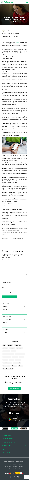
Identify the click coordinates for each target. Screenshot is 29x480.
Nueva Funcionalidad (8, 368)
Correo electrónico (7, 282)
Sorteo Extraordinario (8, 354)
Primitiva (5, 359)
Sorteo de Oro (6, 365)
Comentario (5, 259)
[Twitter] (14, 477)
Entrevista (12, 348)
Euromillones (6, 351)
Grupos (20, 365)
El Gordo (5, 348)
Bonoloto (10, 345)
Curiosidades (18, 345)
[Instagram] (18, 477)
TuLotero (18, 42)
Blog (4, 345)
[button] (26, 2)
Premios (21, 357)
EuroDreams (19, 348)
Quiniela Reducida (7, 362)
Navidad (15, 357)
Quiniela (18, 359)
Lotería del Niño (6, 357)
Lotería (13, 351)
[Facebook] (10, 477)
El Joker (11, 359)
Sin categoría (17, 362)
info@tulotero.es (22, 463)
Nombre (4, 276)
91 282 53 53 (12, 463)
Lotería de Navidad (20, 354)
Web (3, 287)
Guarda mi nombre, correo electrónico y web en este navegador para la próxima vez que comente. (15, 293)
